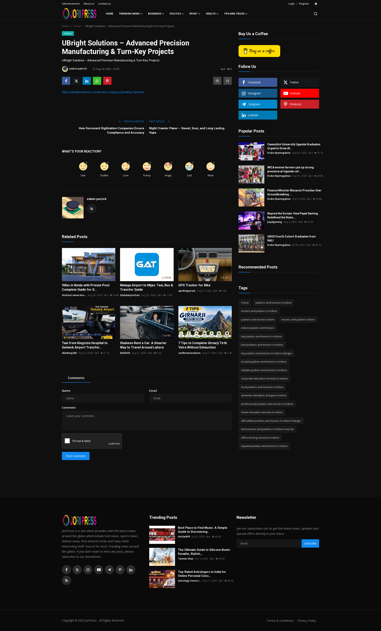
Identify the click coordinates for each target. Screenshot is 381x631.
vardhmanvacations (189, 353)
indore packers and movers (257, 328)
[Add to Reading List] (227, 81)
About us (89, 3)
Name (66, 391)
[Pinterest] (120, 569)
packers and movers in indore (274, 302)
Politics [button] (175, 13)
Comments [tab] (76, 378)
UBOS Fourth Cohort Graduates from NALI (291, 238)
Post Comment (76, 456)
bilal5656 (125, 353)
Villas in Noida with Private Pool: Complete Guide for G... (86, 287)
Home (109, 13)
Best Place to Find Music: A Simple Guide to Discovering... (202, 530)
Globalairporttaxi (130, 295)
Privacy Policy (306, 620)
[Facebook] (66, 569)
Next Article (157, 121)
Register (304, 3)
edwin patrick (97, 199)
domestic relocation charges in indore (263, 395)
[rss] (66, 580)
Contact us (104, 3)
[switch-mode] (316, 3)
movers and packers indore (298, 319)
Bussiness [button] (154, 13)
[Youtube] (98, 569)
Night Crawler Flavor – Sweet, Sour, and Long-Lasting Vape (186, 130)
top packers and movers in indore (261, 336)
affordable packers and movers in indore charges (271, 421)
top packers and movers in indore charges (266, 353)
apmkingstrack (186, 290)
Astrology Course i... (189, 580)
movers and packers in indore (259, 311)
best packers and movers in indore (262, 345)
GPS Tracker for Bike (194, 285)
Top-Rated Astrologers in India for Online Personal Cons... (202, 574)
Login (291, 3)
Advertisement (71, 3)
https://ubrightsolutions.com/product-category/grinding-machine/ (103, 92)
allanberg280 (69, 353)
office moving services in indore (260, 437)
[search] (315, 13)
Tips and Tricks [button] (234, 13)
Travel (77, 26)
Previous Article (133, 121)
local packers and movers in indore (262, 387)
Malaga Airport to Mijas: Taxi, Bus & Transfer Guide (146, 287)
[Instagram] (87, 569)
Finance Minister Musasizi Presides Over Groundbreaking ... (294, 192)
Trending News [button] (129, 13)
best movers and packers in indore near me (267, 429)
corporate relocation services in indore (264, 378)
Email (153, 391)
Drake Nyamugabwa (279, 152)
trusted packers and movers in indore (264, 362)
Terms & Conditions (280, 620)
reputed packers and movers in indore (264, 446)
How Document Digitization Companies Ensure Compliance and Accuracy (111, 130)
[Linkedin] (130, 569)
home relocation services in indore (262, 412)
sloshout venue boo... (74, 295)
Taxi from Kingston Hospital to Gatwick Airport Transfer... (85, 345)
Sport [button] (193, 13)
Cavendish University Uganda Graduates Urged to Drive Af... (293, 146)
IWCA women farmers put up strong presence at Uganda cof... (290, 169)
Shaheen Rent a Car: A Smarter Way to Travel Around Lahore (143, 345)
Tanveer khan (185, 558)
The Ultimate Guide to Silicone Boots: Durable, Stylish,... (204, 552)
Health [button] (211, 13)
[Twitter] (77, 569)
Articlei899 (184, 536)
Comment (69, 407)
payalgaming (274, 222)
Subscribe (310, 543)
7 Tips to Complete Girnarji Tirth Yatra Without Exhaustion (202, 345)
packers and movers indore (257, 319)
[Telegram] (109, 569)
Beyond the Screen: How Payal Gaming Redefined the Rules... (292, 215)
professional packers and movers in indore (267, 404)
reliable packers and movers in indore (264, 370)
